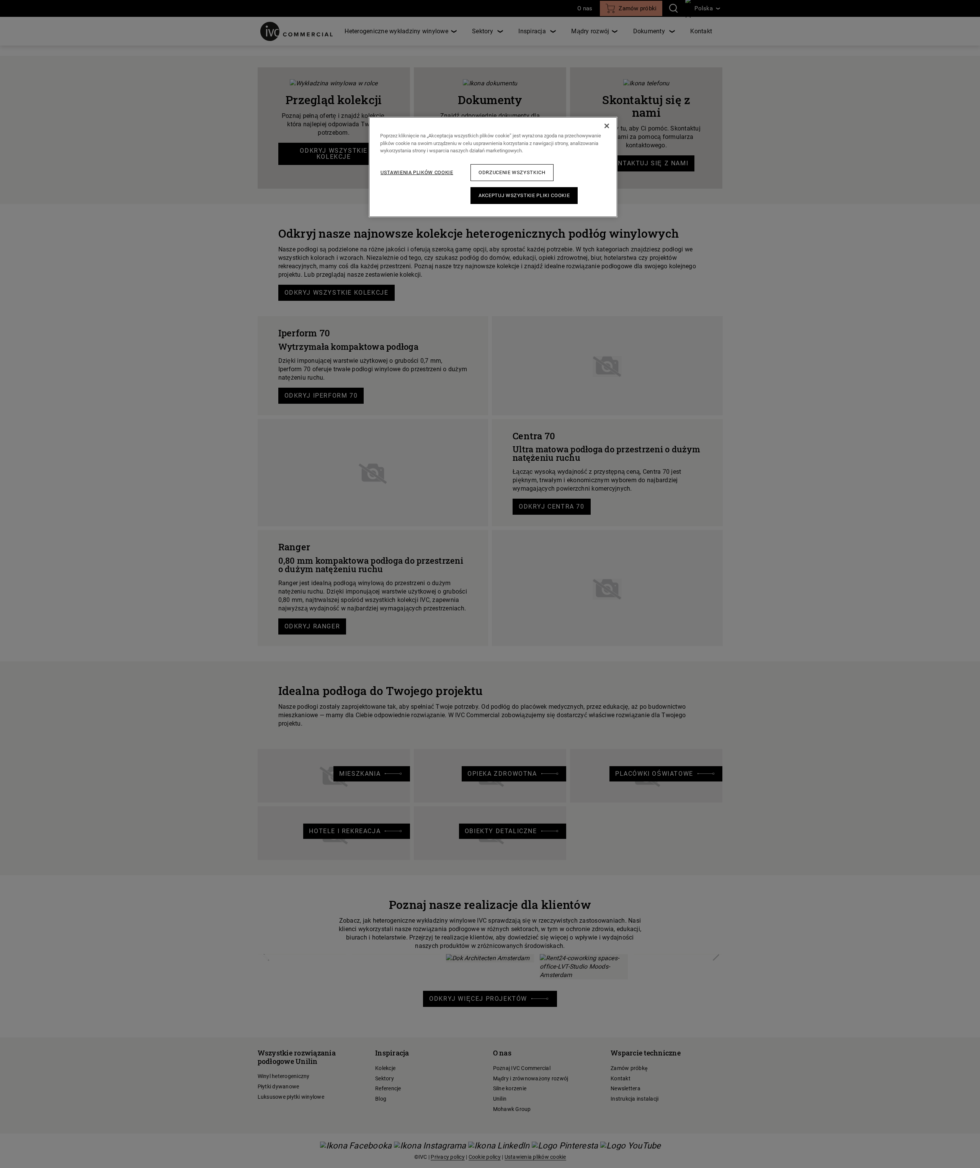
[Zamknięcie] (606, 125)
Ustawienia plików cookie (417, 172)
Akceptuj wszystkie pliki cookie (524, 195)
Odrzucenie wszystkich (512, 172)
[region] (493, 167)
